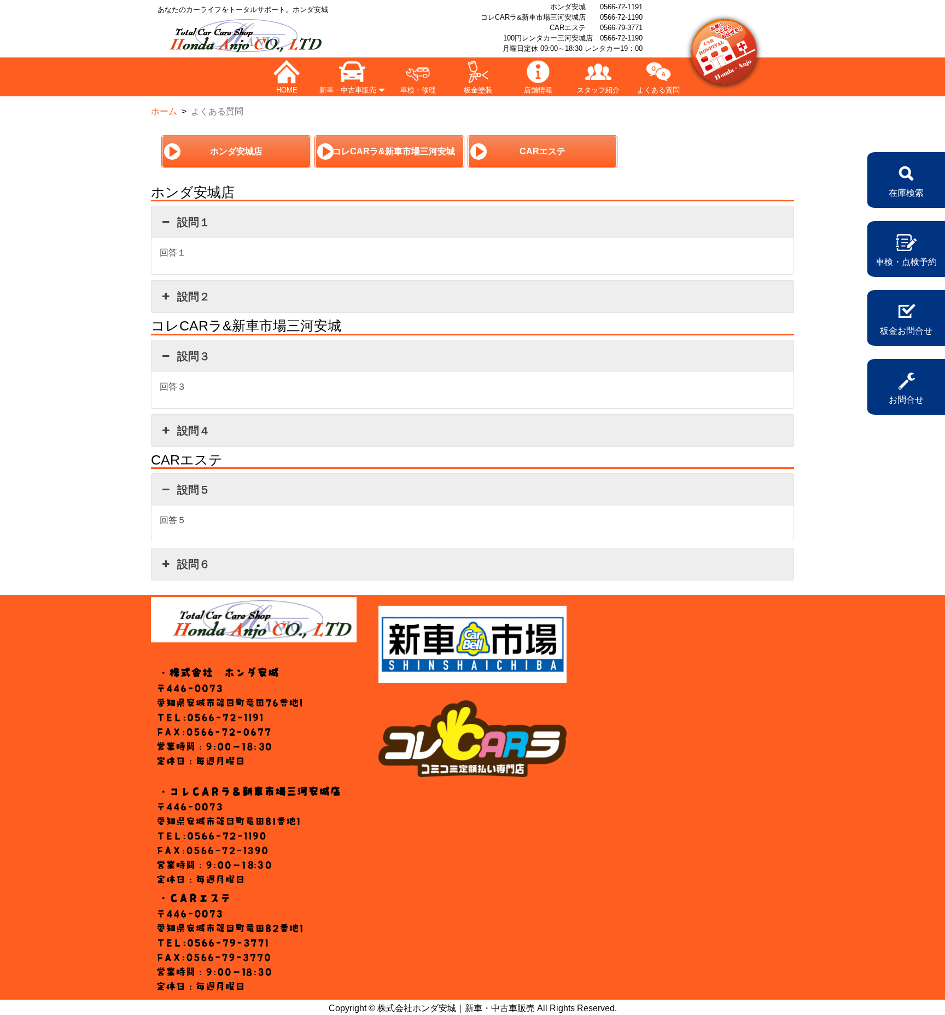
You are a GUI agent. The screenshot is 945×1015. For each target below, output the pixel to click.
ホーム (164, 111)
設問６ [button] (193, 564)
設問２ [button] (193, 297)
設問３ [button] (193, 356)
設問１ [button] (193, 222)
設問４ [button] (193, 431)
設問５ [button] (193, 490)
